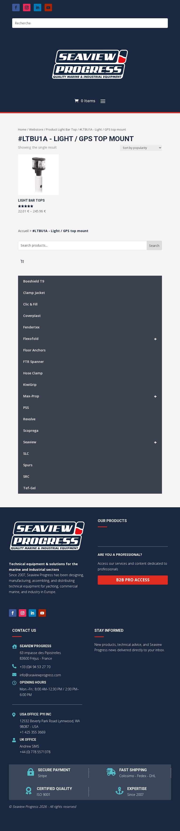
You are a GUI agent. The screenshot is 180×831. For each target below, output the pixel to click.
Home (22, 129)
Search (154, 245)
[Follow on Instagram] (26, 7)
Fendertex (31, 327)
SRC (26, 476)
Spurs (27, 465)
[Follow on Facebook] (16, 7)
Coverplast (32, 315)
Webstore (36, 129)
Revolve (29, 419)
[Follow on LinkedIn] (37, 7)
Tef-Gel (29, 488)
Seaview (90, 442)
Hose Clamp (33, 373)
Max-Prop (90, 396)
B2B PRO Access (133, 580)
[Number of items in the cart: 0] (22, 261)
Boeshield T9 (33, 281)
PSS (26, 407)
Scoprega (30, 430)
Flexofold (90, 339)
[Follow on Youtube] (48, 7)
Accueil (23, 231)
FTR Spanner (33, 361)
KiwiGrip (30, 384)
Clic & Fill (30, 304)
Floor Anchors (34, 350)
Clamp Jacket (34, 292)
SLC (26, 453)
